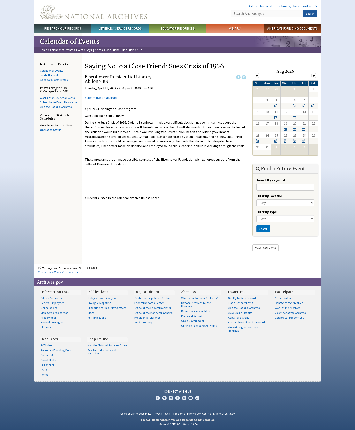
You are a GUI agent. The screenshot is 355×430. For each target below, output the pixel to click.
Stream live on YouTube (101, 97)
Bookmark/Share (287, 6)
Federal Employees (53, 303)
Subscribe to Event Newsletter (59, 102)
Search (310, 13)
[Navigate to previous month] (257, 75)
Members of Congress (54, 313)
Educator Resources (177, 28)
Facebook (238, 77)
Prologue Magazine (99, 303)
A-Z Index (46, 345)
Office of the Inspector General (153, 313)
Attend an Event (284, 298)
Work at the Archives (287, 308)
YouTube (184, 398)
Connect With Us (177, 391)
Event (79, 50)
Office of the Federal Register (152, 308)
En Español (47, 365)
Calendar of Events (61, 50)
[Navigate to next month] (313, 75)
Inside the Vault (49, 75)
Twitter (243, 77)
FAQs (44, 370)
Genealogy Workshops (54, 80)
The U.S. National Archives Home (93, 12)
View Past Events (265, 248)
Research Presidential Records (247, 322)
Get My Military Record (242, 298)
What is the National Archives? (199, 298)
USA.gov (230, 413)
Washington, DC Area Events (57, 98)
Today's (103, 298)
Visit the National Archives (56, 107)
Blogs (91, 313)
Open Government (192, 321)
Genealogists (49, 308)
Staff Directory (143, 322)
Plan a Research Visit (240, 303)
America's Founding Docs (56, 350)
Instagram (170, 398)
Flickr (197, 398)
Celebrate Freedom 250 (289, 318)
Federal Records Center (149, 303)
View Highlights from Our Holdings (243, 328)
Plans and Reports (192, 316)
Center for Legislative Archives (153, 298)
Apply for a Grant (238, 318)
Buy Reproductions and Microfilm (102, 351)
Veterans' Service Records (120, 28)
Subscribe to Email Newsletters (107, 308)
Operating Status (50, 130)
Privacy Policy (161, 413)
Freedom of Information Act (189, 413)
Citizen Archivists (261, 6)
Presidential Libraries (147, 318)
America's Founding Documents (292, 28)
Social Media (48, 360)
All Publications (97, 318)
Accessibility (143, 413)
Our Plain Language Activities (199, 326)
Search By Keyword (270, 180)
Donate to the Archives (289, 303)
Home (43, 50)
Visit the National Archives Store (107, 345)
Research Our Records (62, 28)
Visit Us (235, 28)
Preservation (49, 318)
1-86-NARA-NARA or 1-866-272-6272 (178, 424)
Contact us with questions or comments (61, 272)
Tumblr (177, 398)
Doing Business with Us (195, 311)
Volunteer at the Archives (290, 313)
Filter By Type (266, 212)
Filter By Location (269, 196)
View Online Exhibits (240, 313)
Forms (44, 374)
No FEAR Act (215, 413)
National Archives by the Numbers (196, 304)
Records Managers (52, 322)
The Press (47, 327)
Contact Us (309, 6)
